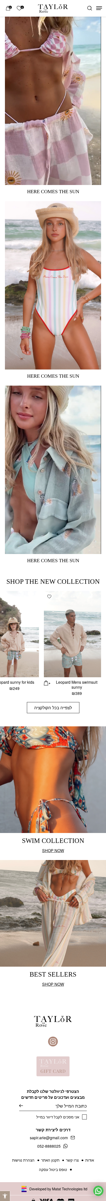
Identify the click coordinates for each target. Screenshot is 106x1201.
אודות (89, 1160)
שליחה (24, 1105)
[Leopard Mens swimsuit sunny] (72, 634)
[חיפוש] (90, 8)
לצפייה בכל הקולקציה (53, 707)
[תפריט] (99, 8)
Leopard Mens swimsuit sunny (76, 684)
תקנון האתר (50, 1160)
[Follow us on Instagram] (53, 1042)
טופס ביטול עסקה (53, 1169)
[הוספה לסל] (47, 682)
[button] (5, 1196)
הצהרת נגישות (23, 1160)
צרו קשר (72, 1160)
